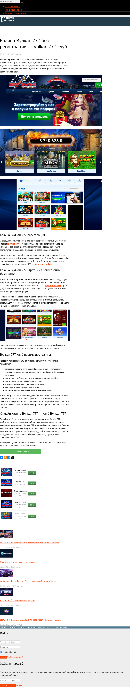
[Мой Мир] (8, 457)
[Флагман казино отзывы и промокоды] (6, 557)
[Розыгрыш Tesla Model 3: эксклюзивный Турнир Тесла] (6, 576)
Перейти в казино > (21, 451)
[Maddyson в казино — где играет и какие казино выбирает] (6, 537)
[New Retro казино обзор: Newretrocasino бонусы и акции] (6, 615)
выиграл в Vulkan (43, 264)
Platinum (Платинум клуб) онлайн (17, 600)
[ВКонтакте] (1, 457)
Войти (19, 685)
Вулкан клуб (14, 244)
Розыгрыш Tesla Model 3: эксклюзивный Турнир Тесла (28, 581)
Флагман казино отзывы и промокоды (18, 562)
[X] (12, 457)
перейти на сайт (53, 285)
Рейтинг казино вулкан (15, 13)
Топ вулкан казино (13, 10)
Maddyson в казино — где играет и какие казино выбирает (29, 542)
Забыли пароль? (15, 657)
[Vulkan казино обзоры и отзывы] (9, 22)
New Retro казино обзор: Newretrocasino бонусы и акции (30, 619)
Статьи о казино (12, 7)
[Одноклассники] (5, 457)
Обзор (32, 473)
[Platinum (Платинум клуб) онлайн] (6, 595)
